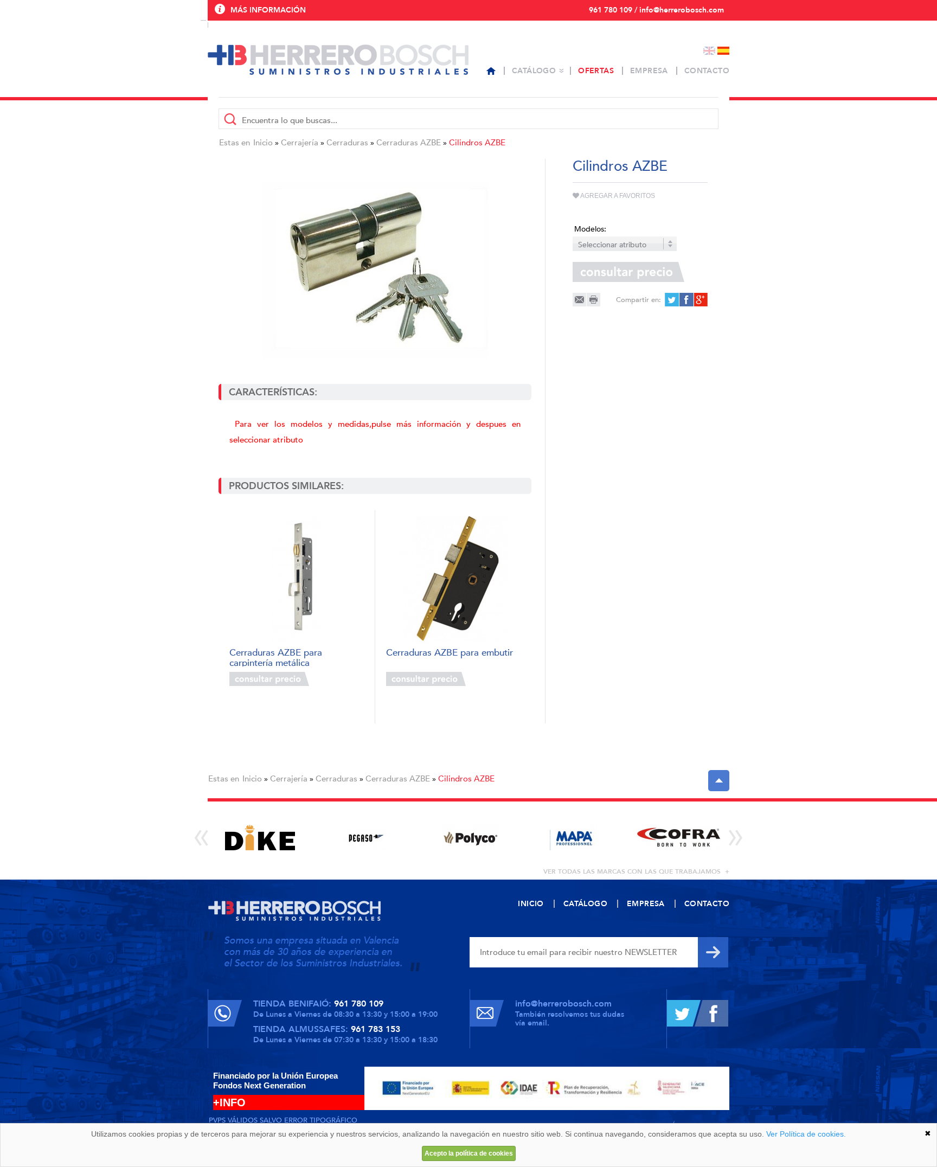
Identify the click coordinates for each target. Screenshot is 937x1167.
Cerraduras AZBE (408, 142)
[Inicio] (491, 71)
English (709, 51)
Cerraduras (347, 142)
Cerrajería (299, 142)
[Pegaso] (364, 837)
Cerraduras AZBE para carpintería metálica (275, 656)
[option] (260, 837)
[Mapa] (574, 837)
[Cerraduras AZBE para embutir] (453, 579)
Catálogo (534, 71)
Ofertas (596, 71)
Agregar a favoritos (617, 196)
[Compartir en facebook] (685, 299)
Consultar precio (269, 679)
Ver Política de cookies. (806, 1134)
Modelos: (590, 229)
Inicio (263, 142)
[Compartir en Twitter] (671, 299)
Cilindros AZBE (477, 142)
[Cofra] (678, 837)
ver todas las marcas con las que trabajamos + (636, 871)
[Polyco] (469, 837)
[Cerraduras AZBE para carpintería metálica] (296, 579)
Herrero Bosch (338, 59)
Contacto (706, 71)
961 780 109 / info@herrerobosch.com (656, 10)
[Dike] (260, 837)
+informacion (338, 679)
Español (723, 51)
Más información (268, 10)
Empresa (649, 71)
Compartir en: (638, 300)
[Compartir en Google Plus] (700, 299)
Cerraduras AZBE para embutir (449, 653)
